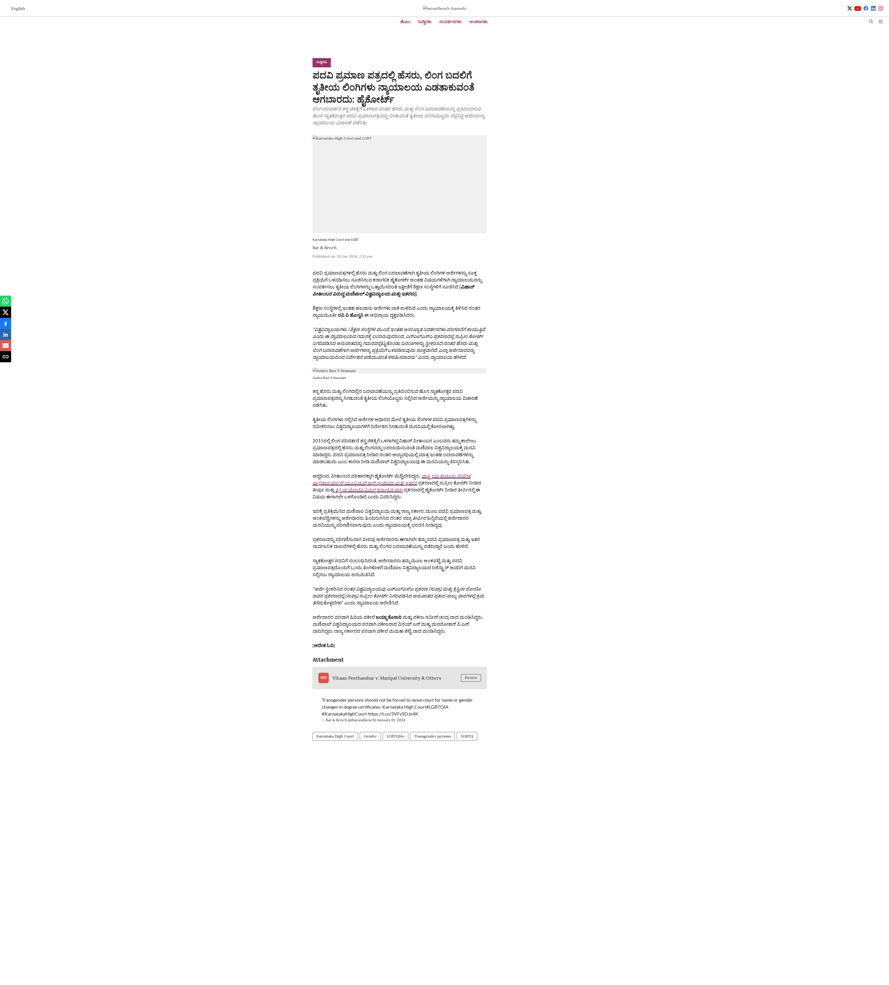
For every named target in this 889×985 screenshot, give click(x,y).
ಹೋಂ (405, 21)
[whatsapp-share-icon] (5, 303)
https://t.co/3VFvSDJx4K (393, 713)
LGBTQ (467, 736)
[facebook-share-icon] (5, 325)
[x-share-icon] (5, 314)
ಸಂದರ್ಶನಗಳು (450, 21)
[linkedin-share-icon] (5, 337)
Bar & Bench (325, 247)
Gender (370, 736)
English (18, 8)
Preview (471, 678)
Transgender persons (432, 736)
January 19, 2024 (391, 720)
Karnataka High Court (335, 736)
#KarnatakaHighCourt (344, 713)
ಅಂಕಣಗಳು (478, 21)
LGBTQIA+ (395, 736)
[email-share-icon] (5, 348)
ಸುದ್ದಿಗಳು (425, 21)
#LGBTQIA (437, 707)
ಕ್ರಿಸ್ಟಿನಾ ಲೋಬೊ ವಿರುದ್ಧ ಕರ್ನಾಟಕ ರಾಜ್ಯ (369, 489)
